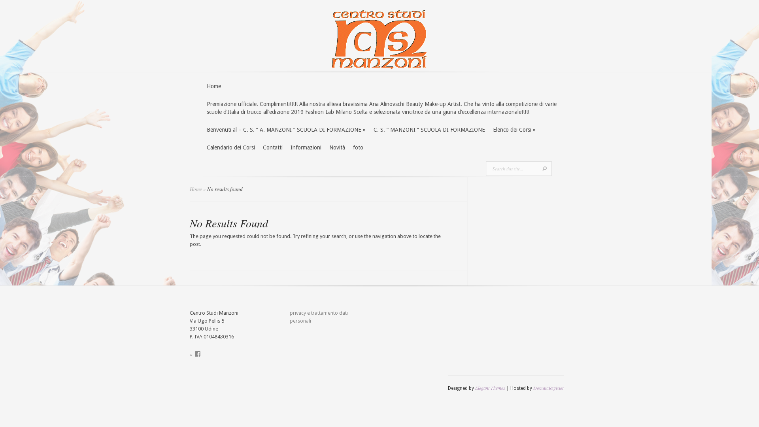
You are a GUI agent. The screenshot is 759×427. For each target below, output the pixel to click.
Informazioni (306, 147)
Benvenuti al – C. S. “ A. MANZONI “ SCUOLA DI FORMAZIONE (286, 130)
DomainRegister (548, 388)
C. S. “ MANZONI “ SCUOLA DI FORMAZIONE (429, 130)
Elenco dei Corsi (514, 130)
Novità (337, 147)
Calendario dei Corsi (231, 147)
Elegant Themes (490, 388)
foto (358, 147)
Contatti (273, 147)
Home (214, 86)
